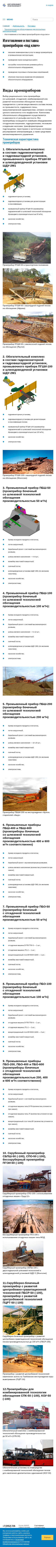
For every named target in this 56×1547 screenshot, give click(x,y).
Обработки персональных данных (16, 1544)
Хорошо (47, 1537)
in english (49, 5)
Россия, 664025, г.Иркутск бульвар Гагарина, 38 (24, 1527)
